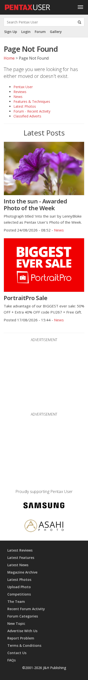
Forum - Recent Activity (31, 111)
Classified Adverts (27, 116)
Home (9, 58)
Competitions (19, 594)
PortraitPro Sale (25, 298)
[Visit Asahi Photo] (44, 526)
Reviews (19, 91)
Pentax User (23, 86)
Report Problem (20, 638)
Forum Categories (22, 616)
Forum (40, 31)
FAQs (11, 660)
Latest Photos (24, 106)
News (17, 96)
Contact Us (16, 652)
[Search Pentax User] (79, 22)
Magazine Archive (22, 572)
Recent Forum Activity (26, 609)
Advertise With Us (22, 630)
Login (26, 31)
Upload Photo (19, 587)
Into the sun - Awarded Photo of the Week (35, 204)
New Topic (16, 623)
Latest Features (20, 557)
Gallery (56, 31)
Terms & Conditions (24, 645)
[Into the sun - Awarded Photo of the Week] (44, 168)
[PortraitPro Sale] (44, 265)
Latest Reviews (20, 550)
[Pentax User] (27, 6)
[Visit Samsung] (44, 506)
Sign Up (10, 31)
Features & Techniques (31, 101)
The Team (16, 601)
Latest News (17, 565)
